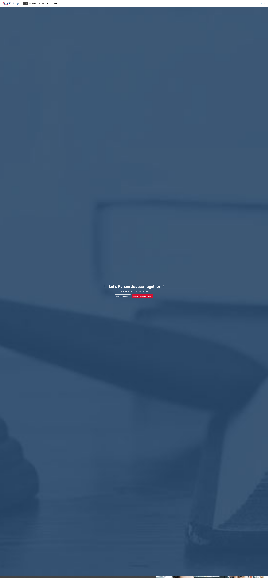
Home (25, 3)
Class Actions (32, 3)
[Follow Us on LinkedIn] (261, 3)
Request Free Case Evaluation (142, 296)
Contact (56, 3)
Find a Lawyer (41, 3)
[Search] (265, 3)
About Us (49, 3)
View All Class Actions (122, 296)
